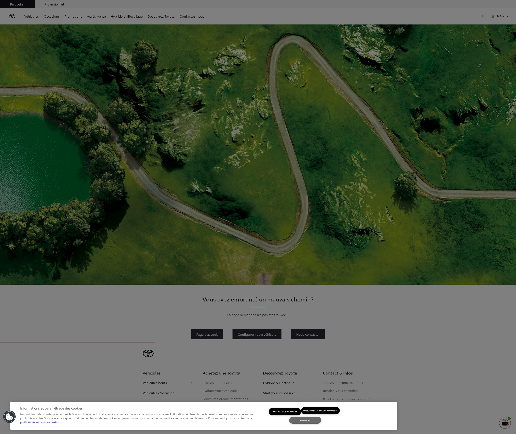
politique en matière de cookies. (39, 422)
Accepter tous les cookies (285, 411)
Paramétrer (305, 420)
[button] (9, 416)
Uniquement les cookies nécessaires (320, 410)
